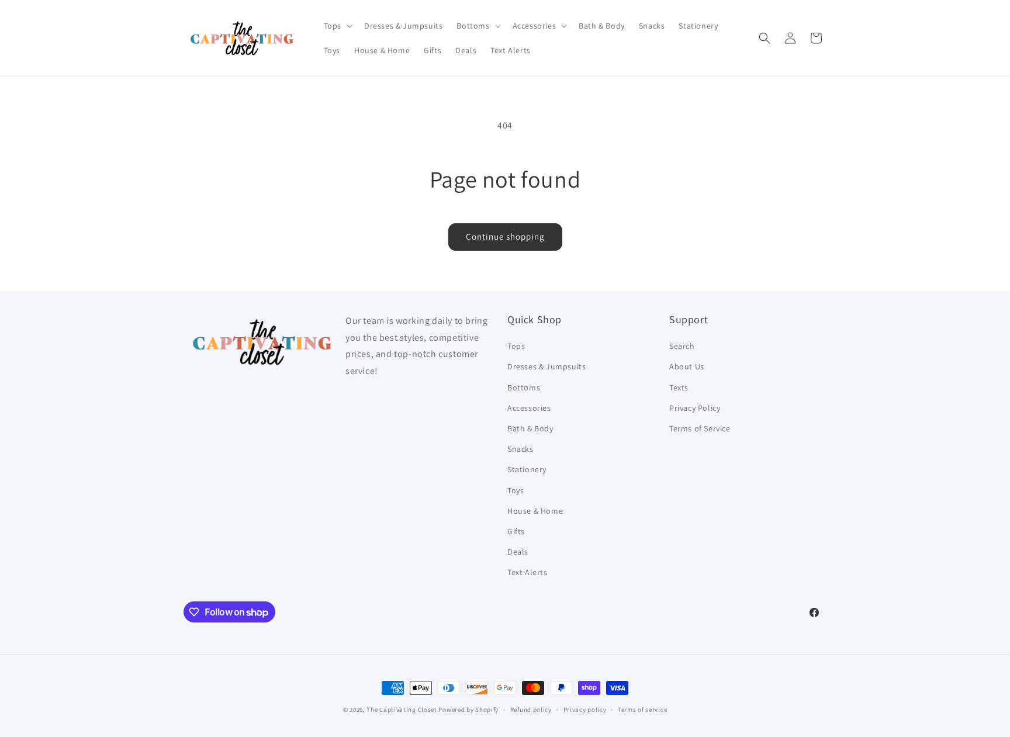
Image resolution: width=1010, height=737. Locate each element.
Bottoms (523, 387)
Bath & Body (530, 428)
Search (682, 346)
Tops (516, 346)
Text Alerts (527, 572)
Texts (679, 387)
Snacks (520, 449)
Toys (515, 490)
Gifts (516, 531)
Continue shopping (505, 236)
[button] (337, 25)
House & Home (535, 511)
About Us (686, 366)
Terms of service (642, 709)
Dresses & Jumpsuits (546, 366)
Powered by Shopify (468, 709)
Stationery (526, 469)
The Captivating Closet (401, 709)
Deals (517, 551)
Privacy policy (585, 709)
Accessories (529, 408)
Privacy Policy (694, 408)
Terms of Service (700, 428)
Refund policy (531, 709)
